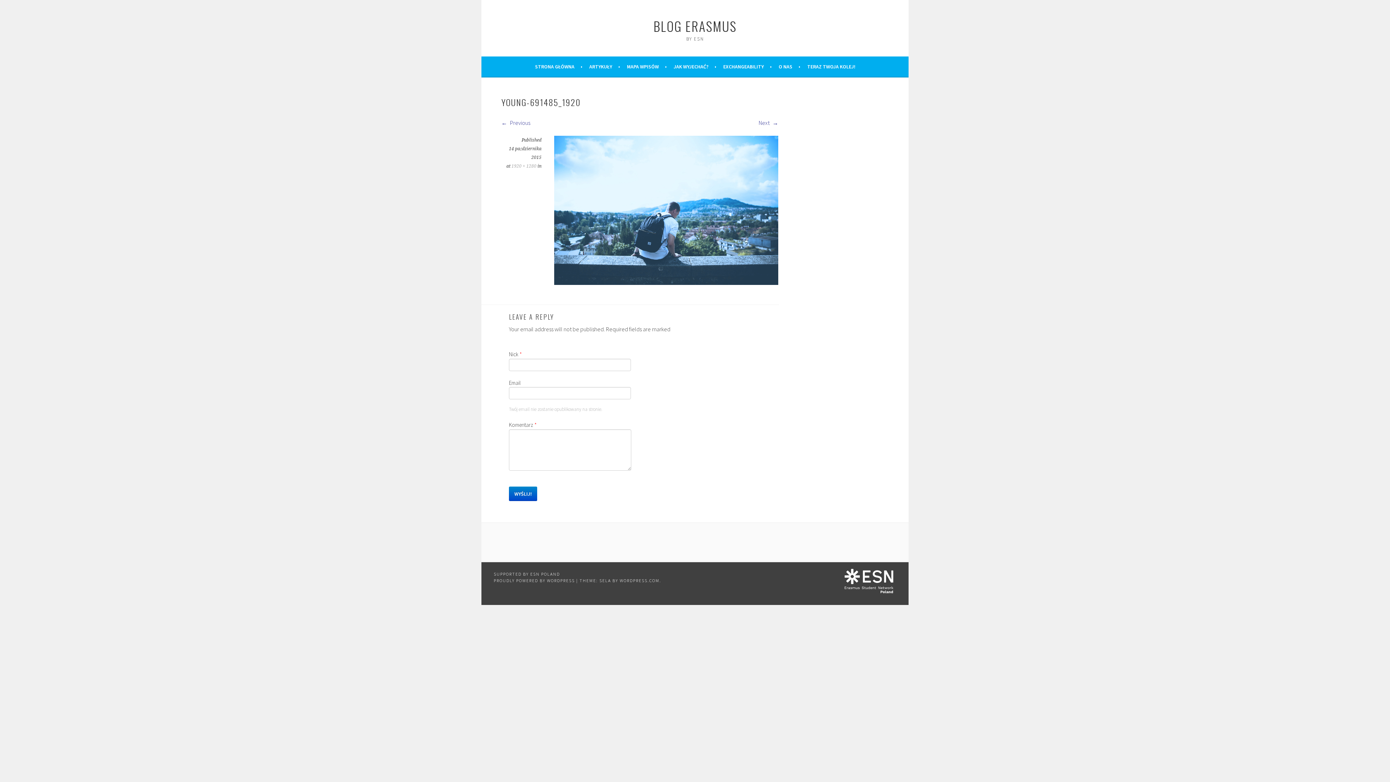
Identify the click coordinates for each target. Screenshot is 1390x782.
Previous (519, 122)
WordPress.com (640, 580)
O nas (785, 66)
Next (765, 122)
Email (515, 382)
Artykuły (600, 66)
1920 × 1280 (523, 166)
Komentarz (523, 424)
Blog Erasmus (695, 25)
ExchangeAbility (743, 66)
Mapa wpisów (643, 66)
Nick (515, 354)
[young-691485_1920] (666, 282)
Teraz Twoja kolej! (831, 66)
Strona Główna (554, 66)
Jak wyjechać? (691, 66)
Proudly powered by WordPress (534, 580)
